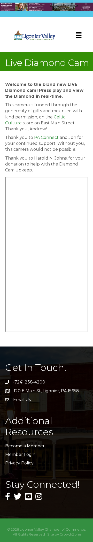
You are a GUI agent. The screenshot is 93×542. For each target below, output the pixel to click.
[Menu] (78, 35)
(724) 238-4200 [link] (29, 382)
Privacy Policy (19, 463)
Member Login (20, 454)
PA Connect (46, 137)
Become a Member (25, 445)
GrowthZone (70, 534)
